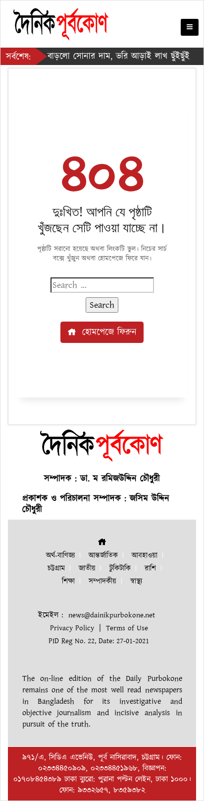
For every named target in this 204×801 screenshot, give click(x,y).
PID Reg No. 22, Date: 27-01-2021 (99, 641)
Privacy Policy (72, 628)
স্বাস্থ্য (136, 581)
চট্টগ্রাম (56, 568)
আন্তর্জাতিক (103, 555)
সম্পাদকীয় (102, 581)
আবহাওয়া (144, 555)
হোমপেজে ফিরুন (108, 332)
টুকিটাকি (120, 568)
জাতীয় (87, 568)
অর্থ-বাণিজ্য (60, 555)
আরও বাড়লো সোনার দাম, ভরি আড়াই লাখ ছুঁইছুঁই (102, 56)
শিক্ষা (68, 581)
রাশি (150, 568)
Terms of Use (127, 628)
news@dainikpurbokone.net (111, 615)
